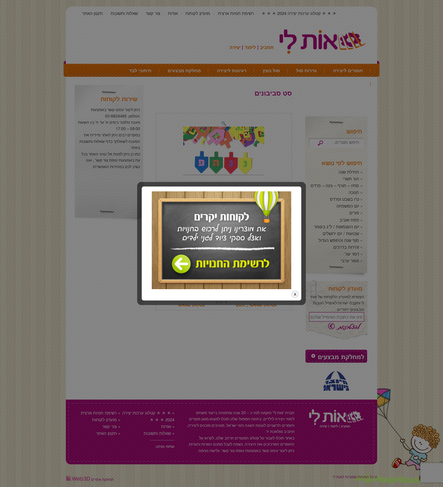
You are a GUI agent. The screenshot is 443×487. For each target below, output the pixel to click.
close (295, 294)
